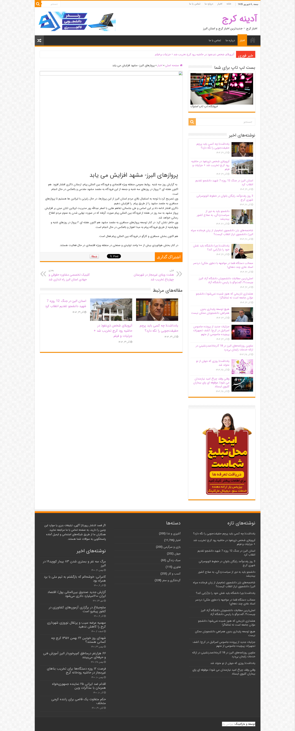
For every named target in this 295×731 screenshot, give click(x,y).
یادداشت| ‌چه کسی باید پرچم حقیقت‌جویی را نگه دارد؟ (159, 328)
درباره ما (209, 4)
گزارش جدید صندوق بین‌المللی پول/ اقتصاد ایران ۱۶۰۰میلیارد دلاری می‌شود (77, 594)
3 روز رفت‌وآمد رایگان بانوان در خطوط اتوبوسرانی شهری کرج (225, 198)
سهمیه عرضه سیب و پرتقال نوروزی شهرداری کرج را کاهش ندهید (76, 624)
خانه (229, 4)
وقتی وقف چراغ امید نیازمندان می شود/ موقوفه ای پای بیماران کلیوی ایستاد (211, 382)
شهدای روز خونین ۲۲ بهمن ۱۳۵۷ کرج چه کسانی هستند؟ (78, 640)
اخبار (219, 4)
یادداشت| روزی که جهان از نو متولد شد (212, 363)
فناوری (177, 567)
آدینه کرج (239, 19)
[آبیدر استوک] (77, 21)
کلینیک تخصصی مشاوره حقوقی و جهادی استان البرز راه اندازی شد (69, 275)
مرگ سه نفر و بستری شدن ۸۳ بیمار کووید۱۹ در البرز (74, 563)
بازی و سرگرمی (172, 547)
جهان (177, 553)
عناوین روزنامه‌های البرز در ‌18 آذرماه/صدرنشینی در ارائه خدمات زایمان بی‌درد (224, 348)
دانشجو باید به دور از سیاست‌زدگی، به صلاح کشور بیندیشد (213, 215)
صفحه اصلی (172, 65)
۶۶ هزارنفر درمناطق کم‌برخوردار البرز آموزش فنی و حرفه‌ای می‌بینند (74, 655)
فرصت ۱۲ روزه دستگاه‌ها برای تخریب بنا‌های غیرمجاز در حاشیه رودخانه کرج (76, 670)
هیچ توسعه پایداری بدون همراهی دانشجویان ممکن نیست (210, 311)
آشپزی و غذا (174, 533)
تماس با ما (194, 4)
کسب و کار (174, 573)
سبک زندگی (174, 560)
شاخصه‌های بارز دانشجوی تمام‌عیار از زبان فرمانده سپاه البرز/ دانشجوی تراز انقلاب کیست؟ (222, 232)
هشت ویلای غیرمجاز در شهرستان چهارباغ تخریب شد (154, 275)
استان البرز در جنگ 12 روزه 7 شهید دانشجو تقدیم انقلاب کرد (65, 303)
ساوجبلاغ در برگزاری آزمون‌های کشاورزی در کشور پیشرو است (77, 609)
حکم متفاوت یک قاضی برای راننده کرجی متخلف (78, 701)
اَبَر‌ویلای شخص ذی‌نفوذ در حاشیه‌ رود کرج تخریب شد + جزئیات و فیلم (194, 54)
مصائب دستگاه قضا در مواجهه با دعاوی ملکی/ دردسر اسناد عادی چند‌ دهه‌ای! (223, 265)
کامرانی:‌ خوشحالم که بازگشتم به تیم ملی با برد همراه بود (75, 578)
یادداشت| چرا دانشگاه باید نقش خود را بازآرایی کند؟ (211, 247)
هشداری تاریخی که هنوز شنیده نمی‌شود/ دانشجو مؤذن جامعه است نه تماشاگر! (224, 296)
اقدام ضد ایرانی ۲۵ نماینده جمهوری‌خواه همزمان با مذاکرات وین (79, 685)
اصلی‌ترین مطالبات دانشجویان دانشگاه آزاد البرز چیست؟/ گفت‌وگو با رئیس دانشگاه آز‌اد (226, 280)
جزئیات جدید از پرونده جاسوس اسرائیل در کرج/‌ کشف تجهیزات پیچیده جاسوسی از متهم (211, 330)
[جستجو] (38, 4)
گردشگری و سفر (171, 580)
